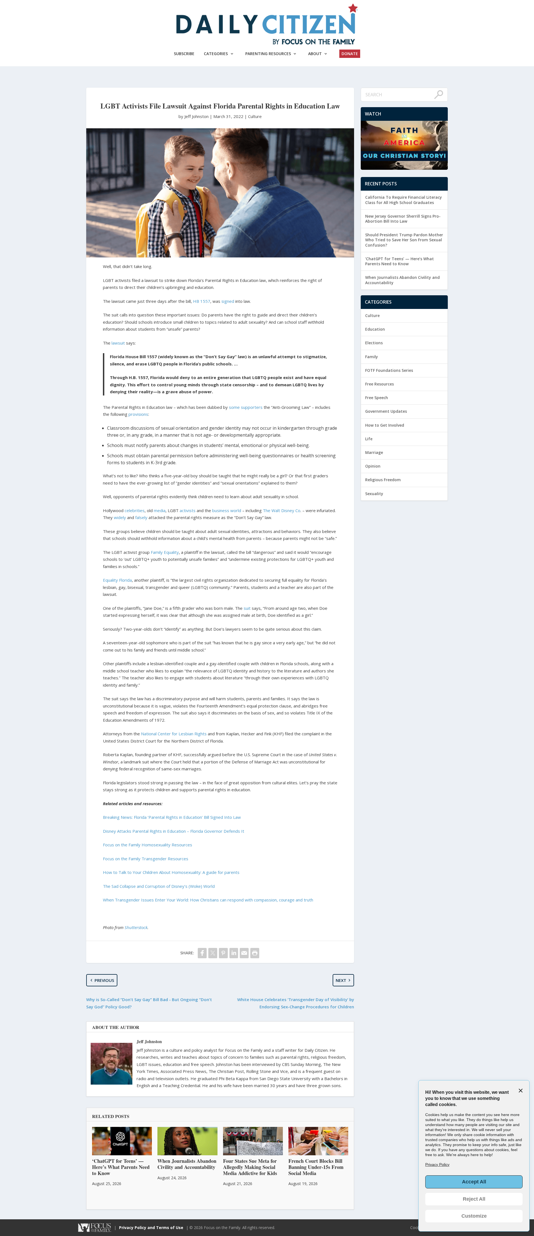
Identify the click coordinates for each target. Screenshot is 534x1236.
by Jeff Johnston (194, 116)
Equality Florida (117, 580)
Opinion (372, 466)
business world (226, 510)
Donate (350, 53)
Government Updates (386, 411)
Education (375, 329)
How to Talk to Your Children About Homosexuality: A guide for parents (171, 872)
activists (188, 510)
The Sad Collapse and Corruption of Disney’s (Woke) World (159, 886)
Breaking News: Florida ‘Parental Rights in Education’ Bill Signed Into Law (172, 817)
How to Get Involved (384, 425)
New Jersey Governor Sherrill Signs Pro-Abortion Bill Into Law (403, 218)
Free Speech (376, 397)
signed (227, 301)
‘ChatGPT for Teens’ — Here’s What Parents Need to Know (399, 261)
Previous (104, 980)
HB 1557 (201, 301)
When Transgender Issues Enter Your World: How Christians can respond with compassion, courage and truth (208, 900)
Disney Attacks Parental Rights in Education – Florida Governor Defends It (173, 831)
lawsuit (118, 343)
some (234, 407)
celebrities (135, 510)
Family (371, 356)
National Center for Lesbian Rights (174, 733)
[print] (254, 953)
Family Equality (165, 552)
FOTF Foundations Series (389, 370)
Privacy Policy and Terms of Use (151, 1227)
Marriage (374, 452)
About (315, 53)
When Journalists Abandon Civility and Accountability (402, 280)
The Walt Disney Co (281, 510)
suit (247, 608)
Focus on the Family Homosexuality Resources (147, 844)
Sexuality (374, 493)
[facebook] (202, 953)
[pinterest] (223, 953)
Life (368, 438)
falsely (141, 517)
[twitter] (212, 953)
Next (341, 980)
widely (120, 517)
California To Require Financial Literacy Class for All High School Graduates (403, 200)
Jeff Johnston (149, 1041)
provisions (138, 414)
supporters (252, 407)
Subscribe (184, 53)
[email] (244, 953)
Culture (255, 116)
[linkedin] (233, 953)
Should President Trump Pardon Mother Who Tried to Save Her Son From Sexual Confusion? (404, 239)
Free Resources (379, 384)
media (159, 510)
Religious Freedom (383, 479)
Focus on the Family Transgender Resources (145, 858)
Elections (374, 342)
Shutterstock (136, 927)
